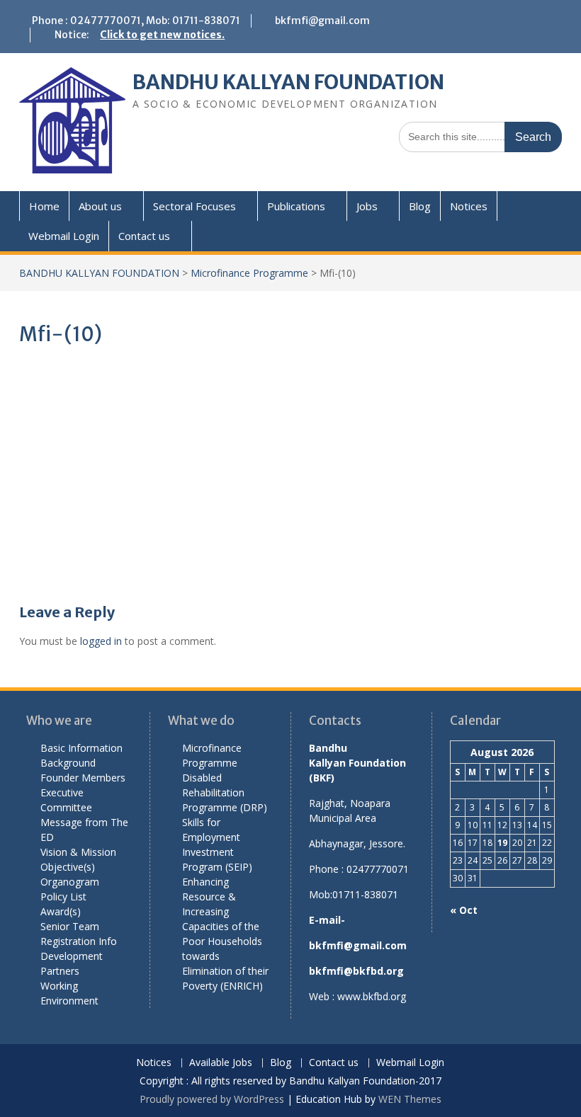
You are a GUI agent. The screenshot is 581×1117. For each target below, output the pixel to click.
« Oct (464, 910)
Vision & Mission (78, 852)
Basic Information (81, 748)
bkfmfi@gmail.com (322, 20)
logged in (101, 641)
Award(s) (60, 911)
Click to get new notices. (162, 34)
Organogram (69, 881)
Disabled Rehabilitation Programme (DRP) (224, 792)
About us (100, 206)
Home (44, 206)
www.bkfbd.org (371, 996)
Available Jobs (220, 1062)
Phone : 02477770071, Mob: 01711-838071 (136, 20)
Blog (420, 206)
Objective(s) (67, 866)
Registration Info (78, 941)
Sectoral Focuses (194, 206)
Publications (296, 206)
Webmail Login (63, 236)
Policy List (63, 896)
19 (502, 843)
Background (68, 762)
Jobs (367, 206)
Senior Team (69, 926)
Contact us (144, 236)
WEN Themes (409, 1099)
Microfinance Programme (249, 273)
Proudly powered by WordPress (212, 1099)
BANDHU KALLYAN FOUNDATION (288, 82)
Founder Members (82, 777)
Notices (468, 206)
